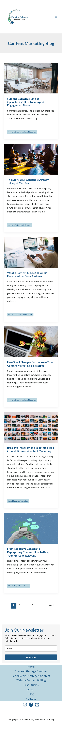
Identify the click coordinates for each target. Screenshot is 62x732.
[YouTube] (37, 704)
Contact (31, 699)
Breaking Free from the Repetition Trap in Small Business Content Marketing (30, 449)
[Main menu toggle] (56, 16)
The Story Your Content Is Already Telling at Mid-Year (28, 181)
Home (31, 667)
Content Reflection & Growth (19, 225)
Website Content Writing (31, 680)
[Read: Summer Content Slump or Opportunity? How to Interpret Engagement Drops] (31, 78)
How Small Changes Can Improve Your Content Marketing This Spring (30, 364)
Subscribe (31, 657)
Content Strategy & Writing (31, 671)
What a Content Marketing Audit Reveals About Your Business (27, 274)
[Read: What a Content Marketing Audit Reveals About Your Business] (31, 252)
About (31, 689)
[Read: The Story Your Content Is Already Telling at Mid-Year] (31, 159)
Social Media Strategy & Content (31, 676)
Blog (31, 694)
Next (53, 605)
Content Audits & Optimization (20, 314)
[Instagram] (25, 704)
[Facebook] (31, 704)
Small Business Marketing (18, 501)
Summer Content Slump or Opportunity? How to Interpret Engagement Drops (25, 102)
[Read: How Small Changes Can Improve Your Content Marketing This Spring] (31, 341)
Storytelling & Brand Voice (18, 586)
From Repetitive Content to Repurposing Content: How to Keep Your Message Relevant (28, 552)
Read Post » (13, 126)
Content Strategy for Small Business (22, 132)
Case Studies (31, 685)
